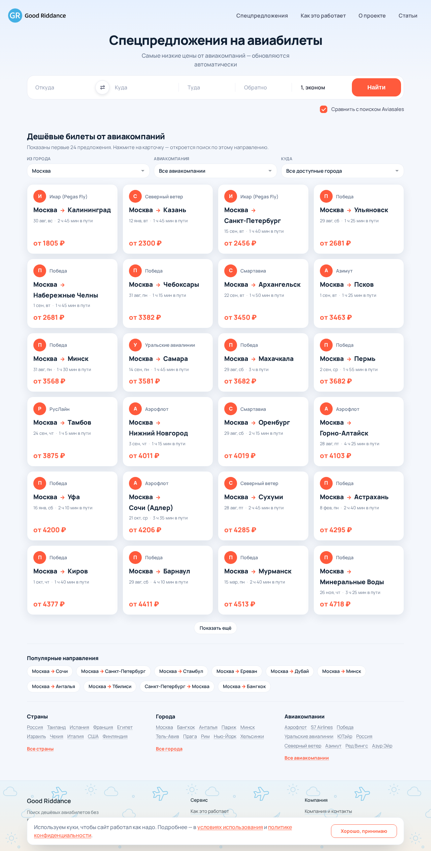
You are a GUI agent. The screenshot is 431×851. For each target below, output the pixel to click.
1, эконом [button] (313, 87)
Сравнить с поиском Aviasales (367, 109)
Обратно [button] (255, 87)
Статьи (408, 15)
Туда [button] (194, 87)
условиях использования (230, 827)
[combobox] (62, 87)
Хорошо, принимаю (364, 831)
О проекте (372, 15)
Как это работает (323, 15)
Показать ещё (215, 628)
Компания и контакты (328, 811)
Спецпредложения (262, 15)
